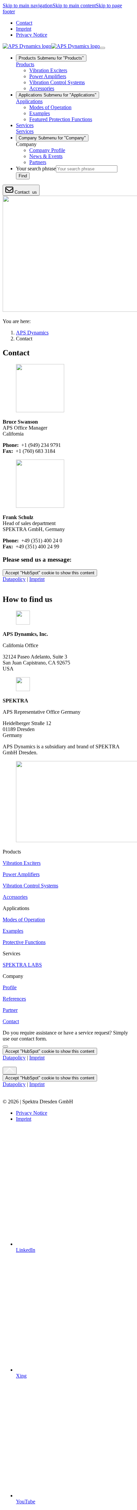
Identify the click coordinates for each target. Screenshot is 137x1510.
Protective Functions (24, 942)
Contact (24, 23)
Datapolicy (14, 579)
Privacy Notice (31, 35)
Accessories (15, 897)
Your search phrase (36, 168)
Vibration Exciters (22, 863)
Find (23, 175)
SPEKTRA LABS (22, 965)
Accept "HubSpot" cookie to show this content (49, 572)
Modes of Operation (24, 919)
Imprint (23, 29)
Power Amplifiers (21, 874)
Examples (13, 931)
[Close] (5, 1046)
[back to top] (10, 1070)
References (14, 999)
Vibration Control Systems (30, 885)
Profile (10, 987)
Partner (10, 1010)
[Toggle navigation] (102, 48)
